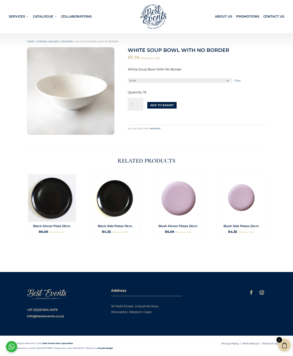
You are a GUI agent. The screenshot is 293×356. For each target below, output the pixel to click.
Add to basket (162, 105)
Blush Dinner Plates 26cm (178, 226)
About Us (223, 16)
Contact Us (273, 16)
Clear (237, 80)
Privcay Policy (230, 343)
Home (30, 41)
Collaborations (76, 16)
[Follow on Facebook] (251, 292)
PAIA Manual (250, 343)
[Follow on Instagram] (261, 292)
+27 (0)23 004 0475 (42, 310)
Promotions (247, 16)
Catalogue (43, 16)
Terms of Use (270, 343)
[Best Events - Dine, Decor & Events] (153, 17)
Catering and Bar (47, 41)
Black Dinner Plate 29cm (52, 226)
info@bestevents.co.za (45, 316)
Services (17, 16)
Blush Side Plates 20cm (241, 226)
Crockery (67, 41)
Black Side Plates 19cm (115, 226)
